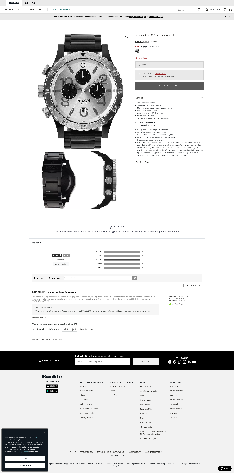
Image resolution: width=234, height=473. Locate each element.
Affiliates (173, 417)
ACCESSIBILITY (135, 452)
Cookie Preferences (154, 452)
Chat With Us (145, 386)
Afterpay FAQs (146, 427)
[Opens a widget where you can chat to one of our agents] (225, 469)
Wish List (83, 395)
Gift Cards (84, 399)
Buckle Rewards (86, 390)
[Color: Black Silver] (137, 51)
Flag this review (86, 329)
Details (139, 98)
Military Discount (87, 417)
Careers (173, 395)
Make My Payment (117, 386)
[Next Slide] (230, 16)
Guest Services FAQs (148, 391)
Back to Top (57, 339)
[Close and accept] (44, 432)
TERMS (73, 452)
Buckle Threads (176, 390)
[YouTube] (194, 362)
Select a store (160, 74)
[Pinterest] (174, 362)
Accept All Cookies (24, 459)
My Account (84, 386)
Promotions (144, 418)
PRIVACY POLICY (86, 452)
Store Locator (145, 422)
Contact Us (144, 395)
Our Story (174, 386)
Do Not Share (25, 465)
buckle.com (36, 437)
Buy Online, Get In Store (89, 408)
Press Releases (176, 408)
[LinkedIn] (189, 362)
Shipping (144, 413)
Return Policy (145, 404)
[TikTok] (179, 362)
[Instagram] (184, 362)
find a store (50, 360)
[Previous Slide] (220, 16)
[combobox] (188, 9)
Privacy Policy (22, 452)
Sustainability (175, 404)
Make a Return (86, 404)
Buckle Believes (176, 399)
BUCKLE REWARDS (60, 9)
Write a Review (60, 264)
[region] (25, 450)
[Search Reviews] (134, 278)
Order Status (145, 400)
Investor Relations (177, 413)
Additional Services (87, 413)
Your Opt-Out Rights (148, 438)
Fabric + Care (142, 162)
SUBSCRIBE (145, 361)
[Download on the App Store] (52, 386)
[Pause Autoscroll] (225, 16)
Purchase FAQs (146, 409)
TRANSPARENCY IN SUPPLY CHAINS (111, 452)
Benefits (113, 395)
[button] (8, 9)
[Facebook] (169, 362)
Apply (112, 390)
